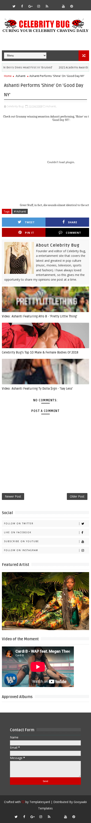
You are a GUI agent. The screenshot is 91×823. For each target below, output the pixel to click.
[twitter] (14, 6)
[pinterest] (72, 6)
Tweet (30, 222)
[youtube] (63, 6)
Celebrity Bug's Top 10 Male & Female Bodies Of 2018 (40, 352)
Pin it (29, 233)
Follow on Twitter (18, 523)
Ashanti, (51, 106)
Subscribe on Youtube (21, 541)
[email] (55, 4)
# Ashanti (20, 211)
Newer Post (13, 496)
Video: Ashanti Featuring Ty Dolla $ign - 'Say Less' (37, 388)
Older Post (77, 496)
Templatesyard (39, 802)
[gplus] (30, 6)
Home (8, 76)
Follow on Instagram (21, 550)
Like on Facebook (17, 532)
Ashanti (20, 76)
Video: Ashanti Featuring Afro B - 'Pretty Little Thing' (39, 316)
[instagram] (39, 6)
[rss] (47, 6)
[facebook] (22, 6)
